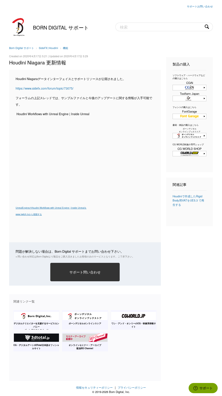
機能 (65, 48)
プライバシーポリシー (132, 387)
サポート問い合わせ (85, 272)
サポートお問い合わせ (200, 6)
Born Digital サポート (61, 27)
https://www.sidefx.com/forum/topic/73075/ (44, 88)
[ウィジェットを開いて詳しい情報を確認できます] (203, 388)
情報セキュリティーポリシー (94, 387)
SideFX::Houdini (48, 48)
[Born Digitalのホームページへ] (19, 26)
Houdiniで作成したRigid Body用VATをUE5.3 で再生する (188, 200)
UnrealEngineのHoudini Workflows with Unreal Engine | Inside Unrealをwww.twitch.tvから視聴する (51, 211)
